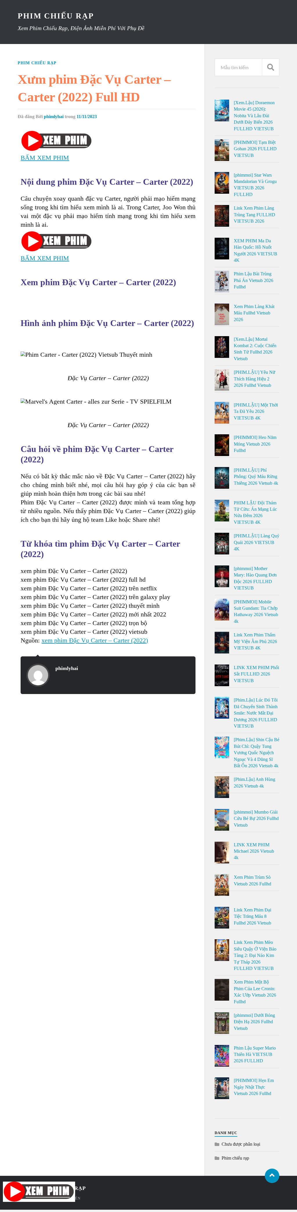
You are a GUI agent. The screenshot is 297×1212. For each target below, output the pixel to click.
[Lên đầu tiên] (272, 1176)
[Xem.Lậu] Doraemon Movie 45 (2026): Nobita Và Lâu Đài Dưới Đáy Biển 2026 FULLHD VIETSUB (254, 115)
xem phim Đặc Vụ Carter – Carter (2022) (94, 640)
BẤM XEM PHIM (45, 157)
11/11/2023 (87, 116)
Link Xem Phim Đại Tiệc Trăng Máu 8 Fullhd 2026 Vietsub (252, 916)
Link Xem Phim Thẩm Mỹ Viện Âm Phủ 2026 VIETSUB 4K (255, 641)
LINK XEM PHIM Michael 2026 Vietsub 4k (254, 851)
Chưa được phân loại (241, 1144)
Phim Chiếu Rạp (56, 16)
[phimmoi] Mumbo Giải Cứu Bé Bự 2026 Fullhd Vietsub (256, 818)
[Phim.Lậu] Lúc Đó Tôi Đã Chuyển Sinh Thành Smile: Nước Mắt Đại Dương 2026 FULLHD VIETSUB (256, 712)
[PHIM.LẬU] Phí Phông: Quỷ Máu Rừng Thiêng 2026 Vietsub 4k (256, 477)
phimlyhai (54, 116)
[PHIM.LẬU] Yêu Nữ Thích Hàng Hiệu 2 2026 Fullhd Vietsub (254, 379)
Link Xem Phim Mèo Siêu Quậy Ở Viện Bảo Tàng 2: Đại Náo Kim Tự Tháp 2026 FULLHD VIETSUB (255, 955)
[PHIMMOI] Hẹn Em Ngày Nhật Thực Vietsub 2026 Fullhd (254, 1087)
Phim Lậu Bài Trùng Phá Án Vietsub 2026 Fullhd (253, 280)
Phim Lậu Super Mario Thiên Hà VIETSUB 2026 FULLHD (255, 1054)
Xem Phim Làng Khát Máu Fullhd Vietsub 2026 (254, 313)
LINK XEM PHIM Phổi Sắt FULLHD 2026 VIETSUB (256, 674)
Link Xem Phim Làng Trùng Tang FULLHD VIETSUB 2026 (254, 215)
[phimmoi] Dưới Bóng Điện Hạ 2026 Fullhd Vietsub (254, 1022)
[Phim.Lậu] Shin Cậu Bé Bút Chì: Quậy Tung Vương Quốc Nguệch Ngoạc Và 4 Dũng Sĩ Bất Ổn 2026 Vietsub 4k (256, 752)
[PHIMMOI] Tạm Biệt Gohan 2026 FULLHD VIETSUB (255, 149)
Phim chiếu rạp (37, 63)
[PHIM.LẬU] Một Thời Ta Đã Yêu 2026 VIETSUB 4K (256, 411)
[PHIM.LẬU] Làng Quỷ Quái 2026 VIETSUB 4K (256, 542)
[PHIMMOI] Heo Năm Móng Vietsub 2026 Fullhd (255, 444)
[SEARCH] (270, 67)
